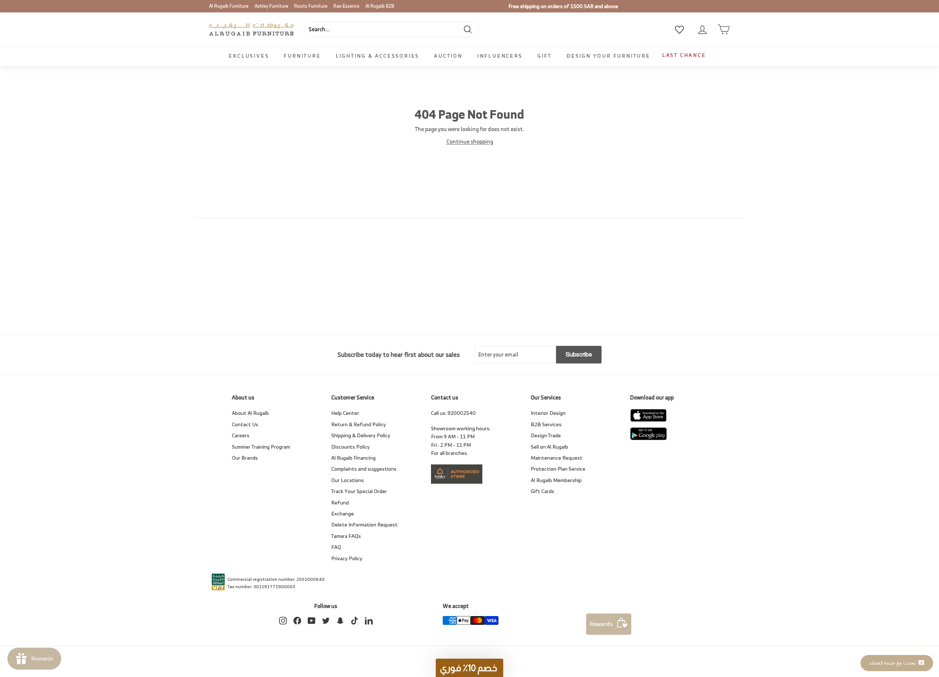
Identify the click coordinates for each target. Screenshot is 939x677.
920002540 (461, 412)
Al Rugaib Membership (556, 480)
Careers (240, 435)
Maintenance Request (556, 457)
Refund (340, 502)
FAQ (336, 546)
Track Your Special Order (359, 491)
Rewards (601, 624)
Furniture (302, 55)
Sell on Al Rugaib (549, 446)
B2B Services (546, 424)
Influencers (500, 55)
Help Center (345, 412)
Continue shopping (469, 141)
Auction (448, 55)
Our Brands (245, 457)
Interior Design (548, 412)
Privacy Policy (346, 558)
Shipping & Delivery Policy (360, 435)
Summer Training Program (261, 446)
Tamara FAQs (346, 535)
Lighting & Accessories (378, 55)
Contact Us (245, 424)
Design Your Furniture (608, 55)
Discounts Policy (350, 446)
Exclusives (249, 55)
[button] (469, 668)
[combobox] (391, 29)
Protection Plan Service (558, 468)
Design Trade (546, 435)
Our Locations (347, 480)
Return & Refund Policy (358, 424)
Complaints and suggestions (364, 468)
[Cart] (723, 29)
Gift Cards (542, 491)
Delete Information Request (364, 524)
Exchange (342, 513)
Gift (544, 55)
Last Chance (684, 54)
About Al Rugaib (250, 412)
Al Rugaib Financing (353, 457)
